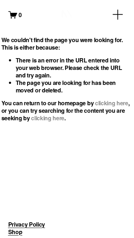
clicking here (111, 103)
